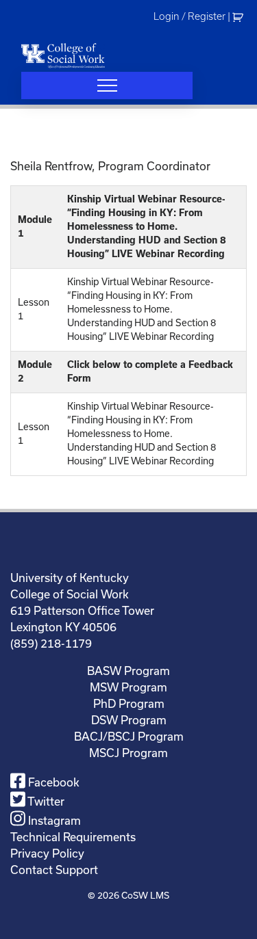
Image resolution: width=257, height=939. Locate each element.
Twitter (44, 801)
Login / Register (189, 16)
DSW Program (129, 719)
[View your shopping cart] (239, 16)
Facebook (52, 782)
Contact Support (54, 869)
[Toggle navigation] (107, 85)
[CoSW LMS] (63, 55)
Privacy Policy (47, 853)
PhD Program (128, 703)
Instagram (53, 820)
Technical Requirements (73, 836)
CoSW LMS (145, 895)
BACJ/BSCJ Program (129, 736)
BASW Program (128, 670)
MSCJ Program (128, 752)
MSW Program (128, 686)
